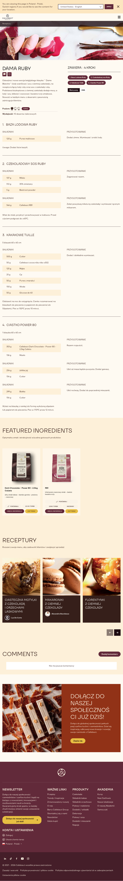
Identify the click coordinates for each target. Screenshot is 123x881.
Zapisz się (77, 741)
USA (83, 90)
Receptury (6, 23)
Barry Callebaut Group (58, 809)
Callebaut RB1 (26, 205)
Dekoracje (77, 813)
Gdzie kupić (52, 821)
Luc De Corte (16, 618)
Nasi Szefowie (104, 798)
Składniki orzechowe (82, 802)
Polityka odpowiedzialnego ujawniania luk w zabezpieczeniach (84, 870)
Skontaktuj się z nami (57, 813)
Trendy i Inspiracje (55, 798)
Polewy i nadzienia (81, 806)
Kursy (100, 794)
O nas (50, 806)
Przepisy (51, 794)
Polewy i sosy (78, 817)
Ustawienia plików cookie (14, 875)
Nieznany (70, 506)
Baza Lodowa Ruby (78, 77)
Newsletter (52, 817)
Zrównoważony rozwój (58, 802)
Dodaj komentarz (109, 654)
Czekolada (77, 794)
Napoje (75, 825)
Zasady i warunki (10, 870)
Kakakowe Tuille (77, 83)
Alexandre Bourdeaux (60, 614)
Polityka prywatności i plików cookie (36, 870)
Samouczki (102, 809)
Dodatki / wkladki (80, 809)
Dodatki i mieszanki (81, 821)
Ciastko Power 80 (97, 83)
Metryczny (73, 90)
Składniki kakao (79, 798)
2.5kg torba (53, 506)
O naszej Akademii (105, 806)
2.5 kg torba (30, 506)
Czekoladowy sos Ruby (101, 77)
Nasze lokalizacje (105, 802)
